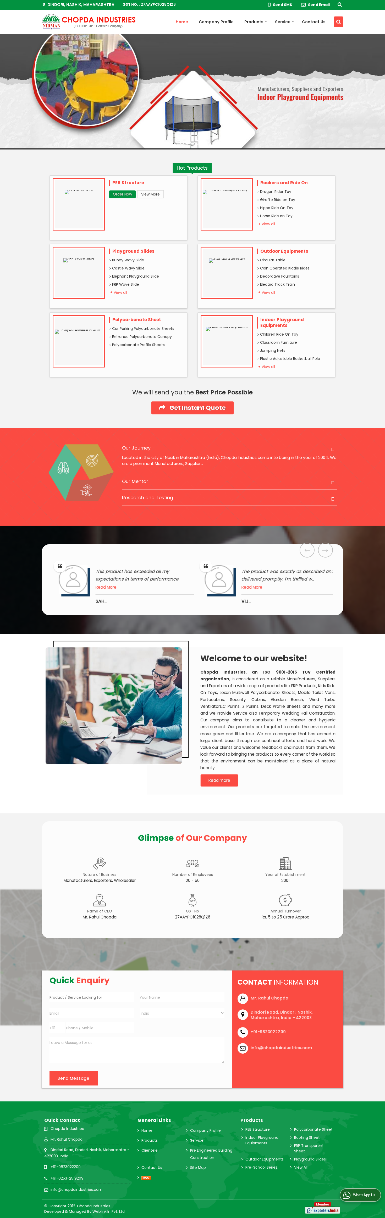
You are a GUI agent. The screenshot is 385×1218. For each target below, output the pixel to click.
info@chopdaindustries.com (281, 1047)
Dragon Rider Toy (275, 191)
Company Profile (216, 22)
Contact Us (314, 22)
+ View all (266, 224)
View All (300, 1167)
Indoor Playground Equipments (282, 323)
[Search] (339, 4)
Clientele (149, 1150)
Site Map (198, 1167)
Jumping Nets (272, 350)
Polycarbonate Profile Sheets (138, 344)
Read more (219, 780)
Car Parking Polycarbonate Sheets (143, 328)
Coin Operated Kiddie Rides (285, 268)
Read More (119, 587)
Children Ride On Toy (279, 334)
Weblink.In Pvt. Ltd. (108, 1211)
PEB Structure (128, 183)
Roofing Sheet (307, 1137)
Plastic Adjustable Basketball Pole (290, 358)
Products (253, 22)
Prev (307, 550)
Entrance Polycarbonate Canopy (142, 336)
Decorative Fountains (279, 276)
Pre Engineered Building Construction (211, 1154)
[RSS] (146, 1177)
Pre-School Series (261, 1167)
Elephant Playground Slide (135, 276)
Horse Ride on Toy (276, 216)
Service (282, 22)
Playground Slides (133, 251)
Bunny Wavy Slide (128, 260)
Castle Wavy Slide (128, 268)
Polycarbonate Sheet (136, 320)
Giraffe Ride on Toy (277, 199)
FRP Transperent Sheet (309, 1148)
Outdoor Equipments (284, 251)
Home (182, 22)
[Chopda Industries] (89, 22)
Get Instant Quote (197, 407)
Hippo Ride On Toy (276, 207)
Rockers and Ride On (284, 183)
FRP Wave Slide (125, 284)
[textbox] (92, 997)
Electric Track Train (277, 284)
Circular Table (272, 260)
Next (325, 550)
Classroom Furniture (278, 342)
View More (150, 194)
